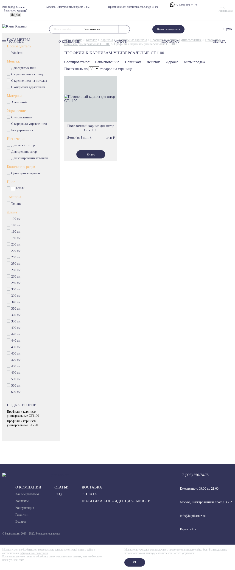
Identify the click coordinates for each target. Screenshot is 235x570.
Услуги (120, 41)
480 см (15, 366)
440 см (15, 340)
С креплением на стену (27, 74)
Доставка (170, 41)
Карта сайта (188, 529)
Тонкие (16, 203)
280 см (15, 283)
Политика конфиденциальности (116, 501)
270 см (15, 276)
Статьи (61, 487)
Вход (221, 7)
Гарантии (21, 514)
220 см (15, 251)
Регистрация (225, 10)
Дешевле (153, 62)
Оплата (219, 41)
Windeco (16, 53)
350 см (15, 308)
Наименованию (107, 62)
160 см (15, 231)
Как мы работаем (27, 494)
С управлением (21, 117)
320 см (15, 295)
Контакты (21, 501)
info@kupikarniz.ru (193, 516)
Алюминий (19, 102)
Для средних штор (24, 151)
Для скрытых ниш (23, 68)
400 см (15, 328)
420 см (15, 334)
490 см (15, 372)
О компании (69, 41)
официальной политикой (34, 553)
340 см (15, 302)
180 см (15, 238)
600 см (15, 392)
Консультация (24, 508)
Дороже (172, 62)
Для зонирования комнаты (29, 158)
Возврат (20, 521)
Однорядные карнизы (26, 173)
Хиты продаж (194, 62)
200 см (15, 244)
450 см (15, 347)
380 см (15, 321)
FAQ (58, 494)
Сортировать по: (77, 62)
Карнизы (16, 41)
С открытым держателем (28, 87)
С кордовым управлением (29, 123)
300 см (15, 289)
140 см (15, 225)
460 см (15, 353)
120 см (15, 219)
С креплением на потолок (29, 80)
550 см (15, 385)
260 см (15, 270)
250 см (15, 263)
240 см (15, 257)
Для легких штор (23, 145)
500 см (15, 379)
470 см (15, 360)
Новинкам (133, 62)
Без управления (22, 130)
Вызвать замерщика (168, 29)
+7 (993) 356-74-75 (186, 4)
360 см (15, 315)
